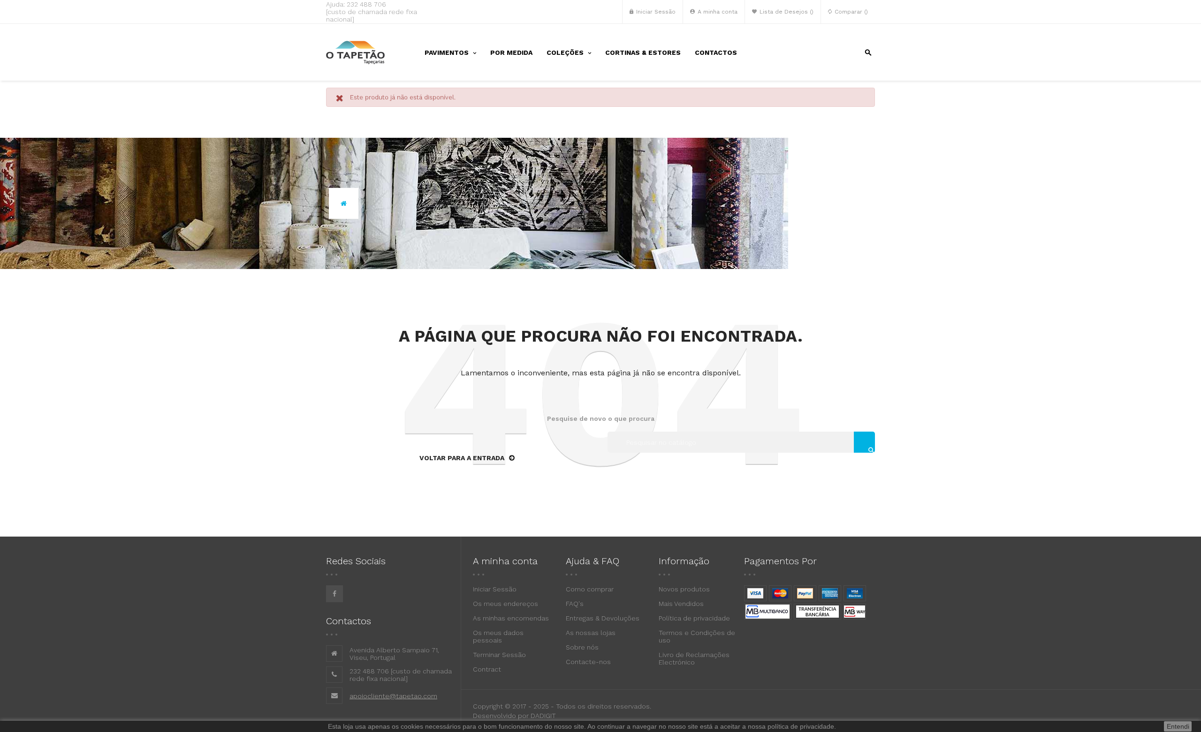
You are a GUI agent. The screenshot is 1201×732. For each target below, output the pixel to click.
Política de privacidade (694, 618)
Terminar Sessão (499, 654)
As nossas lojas (591, 632)
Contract (487, 669)
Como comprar (590, 589)
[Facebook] (334, 593)
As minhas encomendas (511, 618)
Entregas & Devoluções (602, 618)
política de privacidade (801, 726)
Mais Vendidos (681, 603)
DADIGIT (543, 715)
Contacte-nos (588, 661)
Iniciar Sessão (495, 589)
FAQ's (575, 603)
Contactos (348, 621)
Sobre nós (582, 647)
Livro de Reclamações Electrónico (694, 658)
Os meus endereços (505, 603)
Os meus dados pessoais (498, 636)
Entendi (1178, 726)
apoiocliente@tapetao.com (393, 696)
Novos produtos (684, 589)
